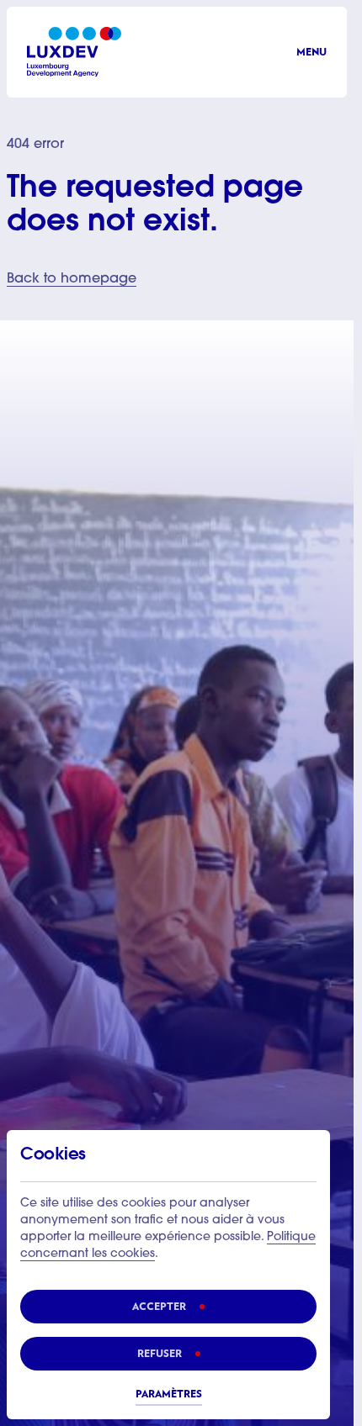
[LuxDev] (74, 52)
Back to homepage (71, 279)
